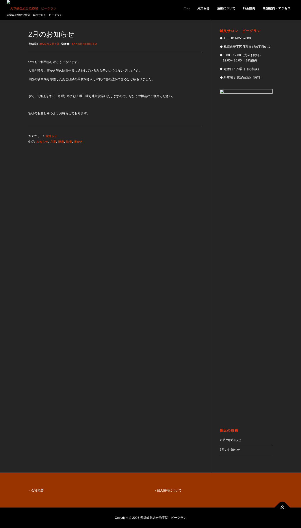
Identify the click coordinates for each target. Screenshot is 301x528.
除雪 (69, 141)
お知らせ (203, 8)
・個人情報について (168, 490)
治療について (226, 8)
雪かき (78, 141)
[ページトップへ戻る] (282, 507)
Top (187, 8)
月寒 (53, 141)
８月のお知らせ (230, 440)
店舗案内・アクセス (277, 8)
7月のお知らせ (230, 449)
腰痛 (61, 141)
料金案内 (249, 8)
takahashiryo (84, 43)
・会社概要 (36, 490)
